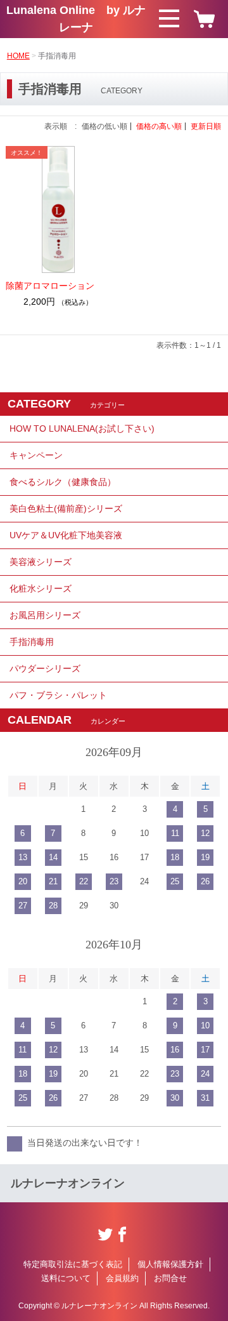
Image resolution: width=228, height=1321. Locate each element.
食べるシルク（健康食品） (63, 482)
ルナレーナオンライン (68, 1183)
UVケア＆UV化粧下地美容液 (66, 535)
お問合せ (170, 1278)
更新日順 (206, 126)
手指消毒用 (32, 642)
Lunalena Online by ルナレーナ (76, 19)
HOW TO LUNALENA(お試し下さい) (82, 428)
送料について (66, 1278)
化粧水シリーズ (41, 588)
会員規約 (122, 1278)
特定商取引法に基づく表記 (72, 1264)
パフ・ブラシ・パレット (58, 695)
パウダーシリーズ (45, 668)
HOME (18, 55)
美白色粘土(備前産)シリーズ (66, 508)
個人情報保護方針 (170, 1264)
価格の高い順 (159, 126)
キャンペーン (36, 455)
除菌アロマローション (50, 286)
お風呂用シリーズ (45, 615)
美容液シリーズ (41, 562)
